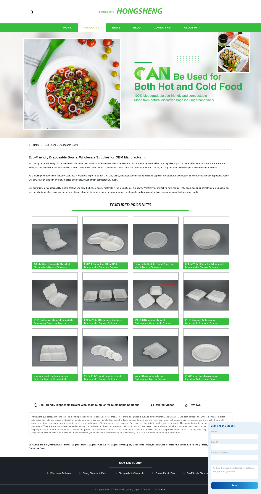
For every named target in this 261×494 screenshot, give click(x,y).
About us (191, 27)
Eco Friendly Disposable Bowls (61, 145)
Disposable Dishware (60, 473)
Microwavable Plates (60, 444)
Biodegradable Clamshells (131, 473)
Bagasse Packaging (121, 444)
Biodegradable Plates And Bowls (169, 444)
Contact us (162, 27)
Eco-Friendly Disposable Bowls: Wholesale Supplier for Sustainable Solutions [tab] (89, 404)
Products (91, 27)
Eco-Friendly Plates (197, 444)
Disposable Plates (141, 444)
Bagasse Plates (80, 444)
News (116, 27)
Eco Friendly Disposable (199, 473)
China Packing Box (38, 444)
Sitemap (162, 489)
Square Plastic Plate (165, 473)
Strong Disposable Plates (94, 473)
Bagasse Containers (99, 444)
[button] (31, 12)
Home (67, 27)
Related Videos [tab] (164, 404)
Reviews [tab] (195, 404)
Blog (137, 27)
